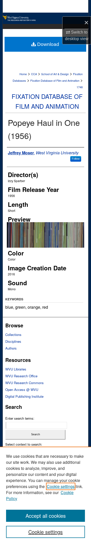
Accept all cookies (46, 515)
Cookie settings (61, 486)
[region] (45, 495)
